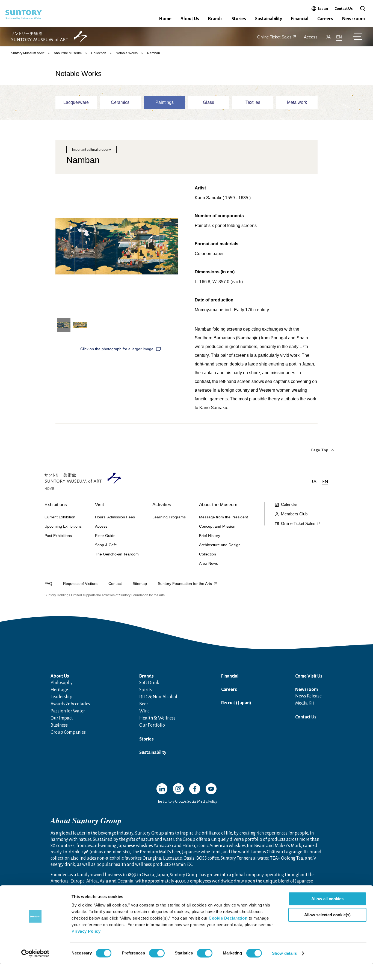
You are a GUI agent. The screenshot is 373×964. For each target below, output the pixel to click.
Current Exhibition (60, 517)
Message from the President (223, 517)
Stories (239, 18)
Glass (208, 102)
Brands (215, 18)
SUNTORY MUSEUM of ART (49, 37)
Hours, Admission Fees (115, 517)
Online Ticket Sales (274, 37)
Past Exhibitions (58, 535)
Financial (299, 18)
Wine (144, 711)
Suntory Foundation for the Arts (185, 583)
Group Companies (68, 732)
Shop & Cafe (106, 545)
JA (328, 37)
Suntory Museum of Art (27, 53)
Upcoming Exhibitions (63, 526)
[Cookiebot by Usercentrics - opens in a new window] (35, 953)
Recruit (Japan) (236, 702)
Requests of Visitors (80, 583)
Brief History (209, 535)
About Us (189, 18)
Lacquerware (76, 102)
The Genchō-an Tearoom (117, 554)
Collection (98, 53)
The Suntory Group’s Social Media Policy (186, 801)
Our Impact (62, 718)
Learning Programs (169, 517)
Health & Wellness (157, 718)
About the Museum (68, 53)
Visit (99, 504)
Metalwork (297, 102)
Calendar (289, 504)
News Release (308, 696)
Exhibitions (56, 504)
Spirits (145, 689)
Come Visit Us (308, 676)
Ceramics (120, 102)
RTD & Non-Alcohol (158, 696)
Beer (143, 704)
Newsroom (353, 18)
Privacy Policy (86, 931)
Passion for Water (68, 711)
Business (59, 725)
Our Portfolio (152, 725)
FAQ (48, 583)
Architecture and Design (220, 545)
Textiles (252, 102)
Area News (208, 563)
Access (311, 37)
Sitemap (140, 583)
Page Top (319, 450)
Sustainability (268, 18)
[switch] (157, 953)
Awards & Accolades (70, 704)
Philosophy (62, 682)
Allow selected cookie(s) (327, 914)
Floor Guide (105, 535)
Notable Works (127, 53)
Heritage (59, 689)
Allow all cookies (327, 898)
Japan (323, 8)
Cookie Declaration (228, 918)
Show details (284, 953)
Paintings (164, 102)
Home (165, 18)
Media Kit (304, 703)
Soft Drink (149, 682)
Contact (115, 583)
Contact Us (343, 9)
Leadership (61, 696)
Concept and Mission (217, 526)
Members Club (294, 514)
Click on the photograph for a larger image (116, 349)
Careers (325, 18)
